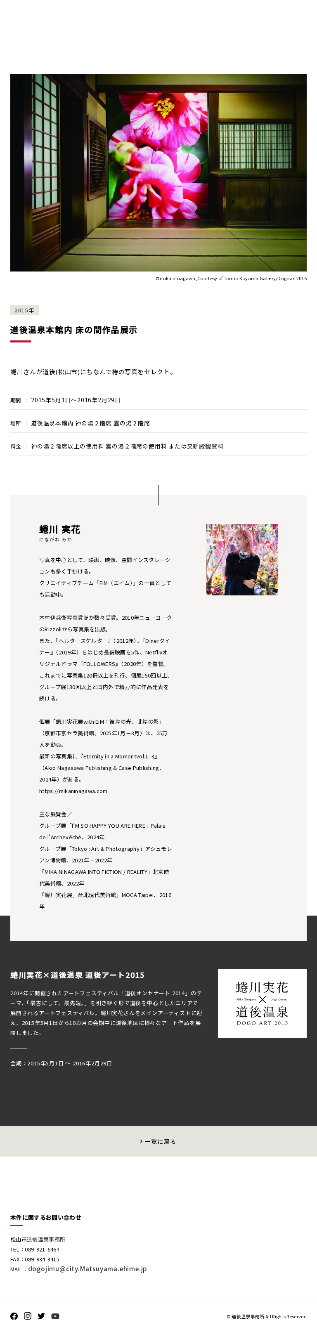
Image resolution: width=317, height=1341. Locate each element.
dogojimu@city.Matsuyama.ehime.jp (88, 1268)
